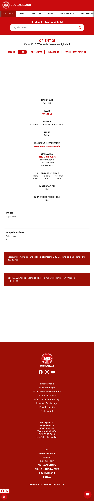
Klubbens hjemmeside (47, 143)
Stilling (11, 52)
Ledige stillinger (47, 388)
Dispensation (47, 186)
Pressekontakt (47, 384)
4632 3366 (13, 260)
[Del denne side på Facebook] (2, 491)
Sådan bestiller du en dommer (47, 392)
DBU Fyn (47, 458)
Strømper (59, 176)
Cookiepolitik (47, 411)
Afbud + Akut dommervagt (47, 400)
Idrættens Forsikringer (47, 403)
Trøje (35, 176)
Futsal (47, 477)
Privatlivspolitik (47, 407)
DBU (47, 450)
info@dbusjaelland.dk (47, 437)
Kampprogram (36, 52)
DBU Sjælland (47, 473)
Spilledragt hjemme (47, 174)
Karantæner (53, 52)
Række (47, 122)
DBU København (47, 465)
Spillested (47, 154)
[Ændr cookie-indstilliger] (4, 497)
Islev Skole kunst (47, 157)
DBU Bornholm (47, 454)
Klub (47, 111)
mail (72, 257)
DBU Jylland (47, 461)
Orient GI (47, 114)
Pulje (47, 133)
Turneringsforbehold (47, 197)
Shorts (47, 176)
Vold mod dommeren (47, 396)
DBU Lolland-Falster (47, 469)
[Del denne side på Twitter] (6, 491)
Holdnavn (47, 100)
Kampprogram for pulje (75, 52)
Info (22, 52)
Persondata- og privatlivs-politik (47, 485)
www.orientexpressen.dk (47, 146)
